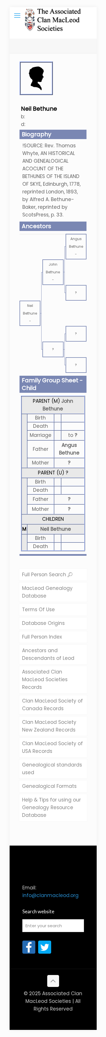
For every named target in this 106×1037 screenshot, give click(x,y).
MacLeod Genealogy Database (47, 592)
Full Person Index (42, 636)
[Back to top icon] (53, 981)
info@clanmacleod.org (50, 895)
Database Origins (43, 623)
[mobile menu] (17, 15)
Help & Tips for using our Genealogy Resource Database (51, 807)
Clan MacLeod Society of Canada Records (52, 704)
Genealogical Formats (49, 786)
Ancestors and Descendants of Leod (48, 654)
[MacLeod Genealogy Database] (53, 16)
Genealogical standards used (52, 768)
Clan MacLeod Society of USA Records (52, 747)
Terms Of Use (38, 609)
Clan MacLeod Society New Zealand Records (49, 726)
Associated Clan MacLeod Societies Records (45, 679)
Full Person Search (45, 574)
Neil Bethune (55, 529)
